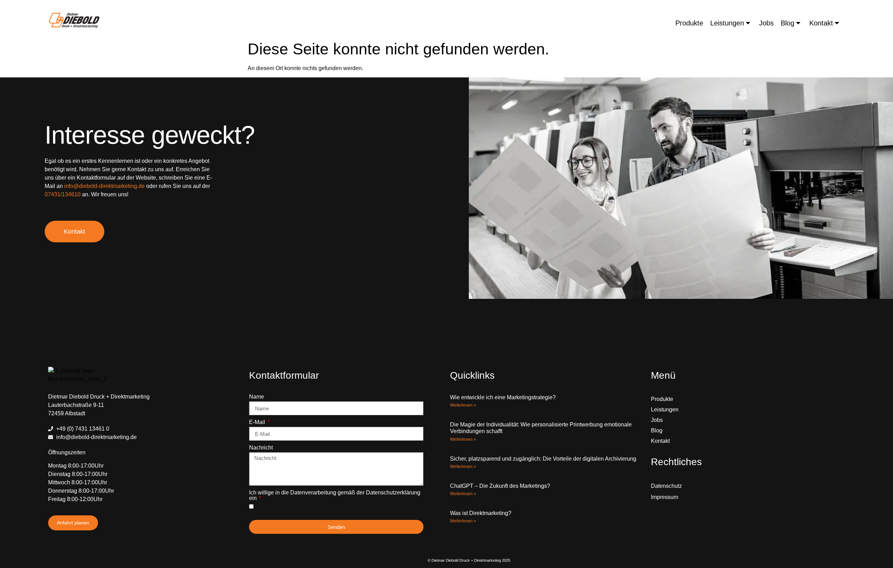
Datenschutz (666, 486)
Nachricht (261, 447)
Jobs (766, 23)
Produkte (689, 23)
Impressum (664, 497)
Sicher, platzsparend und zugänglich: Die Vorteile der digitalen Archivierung (543, 459)
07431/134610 (63, 194)
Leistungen (727, 23)
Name (256, 397)
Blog (787, 23)
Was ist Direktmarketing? (480, 513)
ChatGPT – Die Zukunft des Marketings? (500, 486)
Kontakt (821, 23)
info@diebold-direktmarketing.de (104, 186)
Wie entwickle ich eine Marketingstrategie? (503, 397)
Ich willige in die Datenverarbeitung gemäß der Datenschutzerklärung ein (334, 495)
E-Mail (258, 422)
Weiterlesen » (463, 405)
